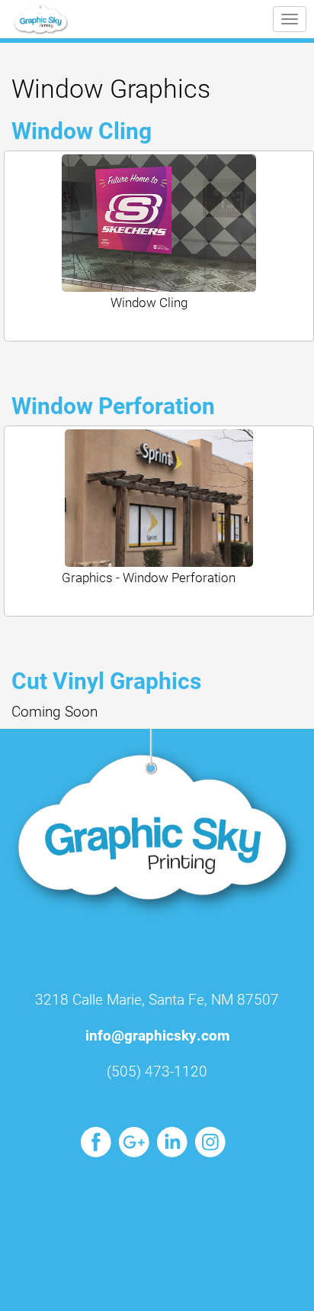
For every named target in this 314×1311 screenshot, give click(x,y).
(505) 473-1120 (157, 1070)
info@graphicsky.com (157, 1034)
